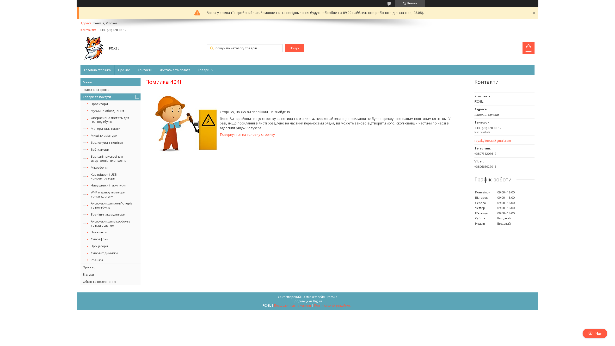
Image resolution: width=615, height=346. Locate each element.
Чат (599, 333)
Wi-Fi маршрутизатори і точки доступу (109, 194)
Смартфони (99, 239)
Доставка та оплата (175, 70)
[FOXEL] (92, 48)
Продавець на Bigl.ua (307, 301)
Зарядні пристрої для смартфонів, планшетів (108, 158)
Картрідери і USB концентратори (104, 176)
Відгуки (88, 274)
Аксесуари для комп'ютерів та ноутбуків (112, 205)
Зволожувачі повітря (107, 142)
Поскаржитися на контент (292, 305)
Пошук (294, 48)
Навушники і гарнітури (108, 185)
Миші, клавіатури (104, 135)
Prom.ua (331, 297)
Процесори (99, 246)
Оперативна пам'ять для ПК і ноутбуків (110, 120)
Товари (203, 70)
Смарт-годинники (104, 253)
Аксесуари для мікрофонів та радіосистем (110, 223)
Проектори (99, 104)
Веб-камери (100, 149)
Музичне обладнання (107, 111)
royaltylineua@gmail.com (492, 141)
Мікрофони (99, 167)
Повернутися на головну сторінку (247, 134)
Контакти (145, 70)
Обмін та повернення (99, 281)
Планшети (99, 232)
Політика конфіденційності (333, 305)
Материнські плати (105, 128)
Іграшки (97, 260)
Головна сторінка (97, 70)
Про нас (124, 70)
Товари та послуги (97, 97)
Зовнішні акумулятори (108, 214)
